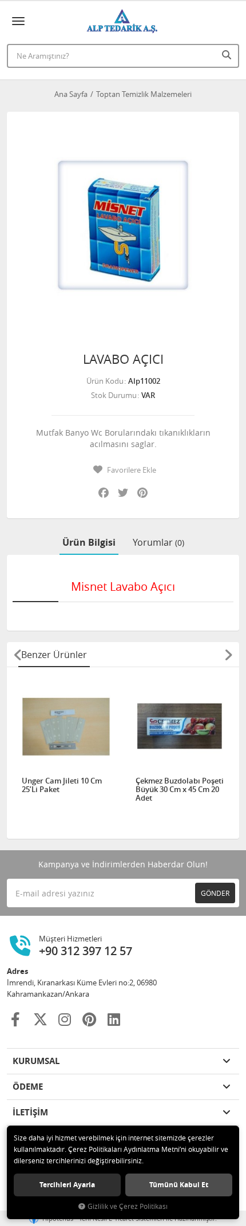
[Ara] (227, 55)
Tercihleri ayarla (67, 1185)
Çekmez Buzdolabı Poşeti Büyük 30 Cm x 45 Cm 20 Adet (180, 789)
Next (228, 654)
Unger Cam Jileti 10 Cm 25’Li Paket (62, 785)
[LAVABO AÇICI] (123, 227)
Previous (17, 654)
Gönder (215, 893)
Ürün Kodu (105, 381)
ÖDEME (28, 1087)
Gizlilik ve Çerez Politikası (128, 1206)
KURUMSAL (36, 1061)
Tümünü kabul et (178, 1185)
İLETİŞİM (30, 1112)
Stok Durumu (114, 395)
